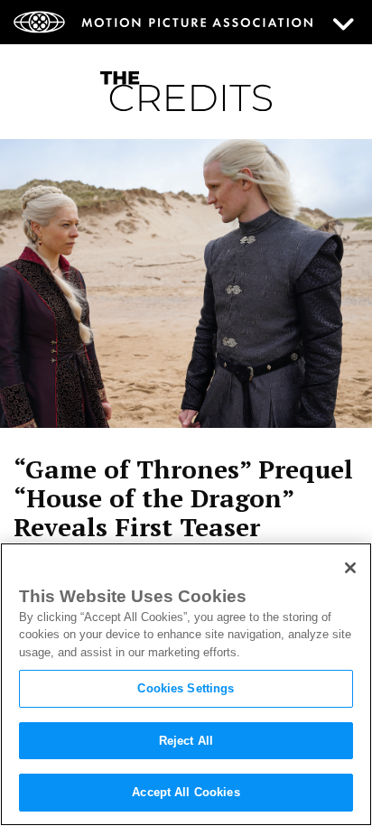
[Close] (350, 568)
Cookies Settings (185, 688)
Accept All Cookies (185, 792)
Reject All (186, 740)
